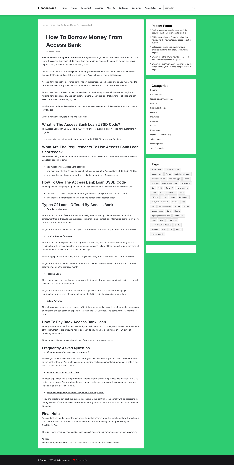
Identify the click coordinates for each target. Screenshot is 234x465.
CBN (160, 188)
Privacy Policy (150, 8)
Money (186, 206)
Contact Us (123, 8)
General (153, 112)
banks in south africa (182, 174)
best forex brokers (158, 179)
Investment (86, 8)
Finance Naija (81, 460)
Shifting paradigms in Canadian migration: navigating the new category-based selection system (171, 40)
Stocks (177, 225)
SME (161, 220)
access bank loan (63, 442)
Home (64, 8)
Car (153, 188)
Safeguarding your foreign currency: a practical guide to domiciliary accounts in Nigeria (170, 50)
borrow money (80, 442)
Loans (153, 126)
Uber (164, 229)
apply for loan (157, 174)
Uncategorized (156, 144)
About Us (111, 8)
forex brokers (171, 193)
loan (153, 206)
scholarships (155, 139)
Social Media (172, 220)
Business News (156, 94)
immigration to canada (160, 202)
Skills (154, 220)
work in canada (157, 148)
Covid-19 (169, 188)
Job (183, 202)
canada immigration (169, 183)
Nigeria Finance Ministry (160, 135)
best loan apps (174, 179)
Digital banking (182, 188)
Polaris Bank (178, 216)
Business (155, 183)
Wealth (178, 229)
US (171, 229)
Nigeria (177, 211)
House (173, 197)
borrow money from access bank (103, 442)
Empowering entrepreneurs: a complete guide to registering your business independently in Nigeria (172, 67)
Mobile (177, 206)
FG (161, 193)
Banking (153, 90)
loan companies (165, 206)
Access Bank (48, 442)
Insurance (99, 8)
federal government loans (161, 99)
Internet (175, 202)
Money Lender (157, 211)
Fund (181, 193)
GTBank (155, 197)
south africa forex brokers (161, 225)
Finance (74, 8)
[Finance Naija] (48, 8)
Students (155, 229)
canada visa (185, 183)
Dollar (154, 193)
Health (164, 197)
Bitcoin (186, 179)
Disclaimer (136, 8)
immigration (183, 197)
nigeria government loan (161, 216)
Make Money (156, 130)
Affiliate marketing (172, 169)
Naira (169, 211)
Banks (168, 174)
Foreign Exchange (158, 108)
